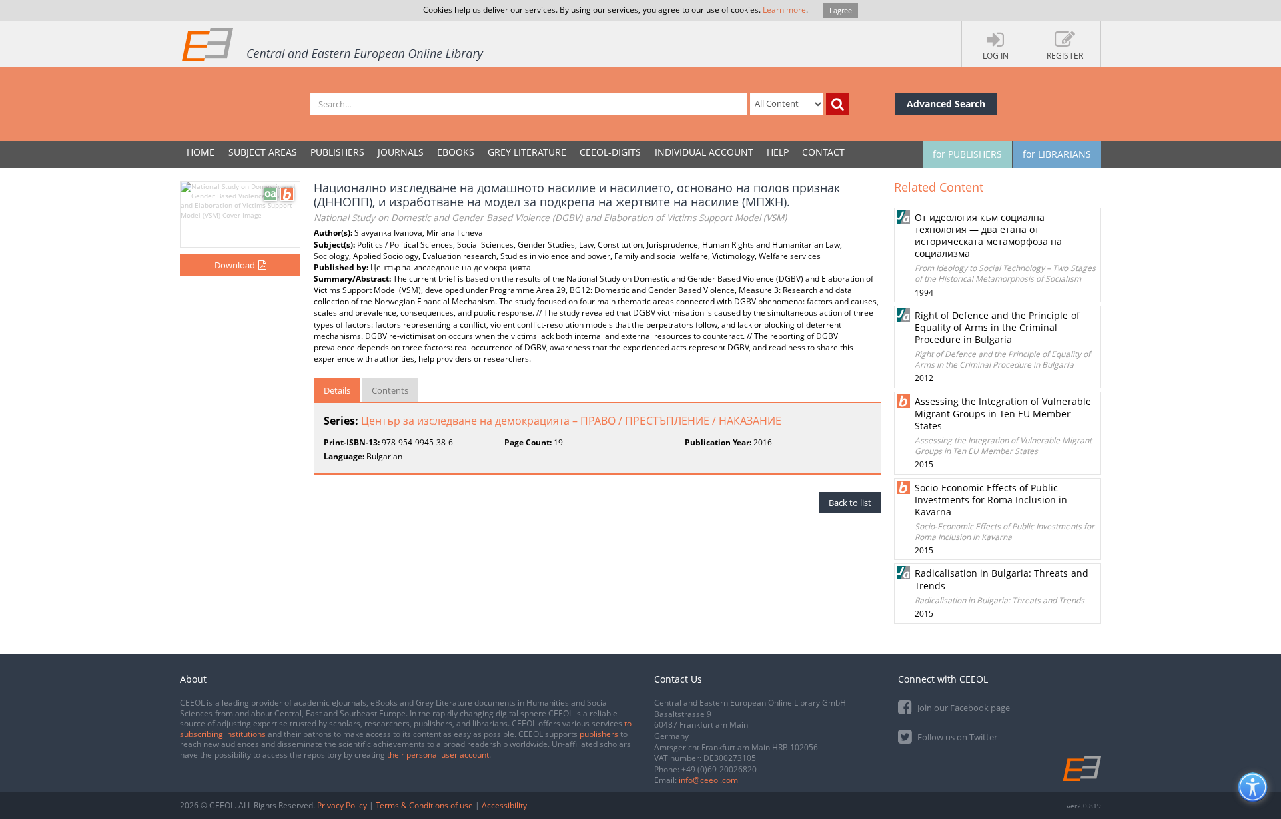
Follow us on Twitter (956, 737)
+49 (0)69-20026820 (719, 769)
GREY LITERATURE (527, 152)
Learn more (784, 9)
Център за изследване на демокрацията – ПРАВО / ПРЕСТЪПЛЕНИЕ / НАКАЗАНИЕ (571, 420)
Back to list (850, 503)
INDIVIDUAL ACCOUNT (704, 152)
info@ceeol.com (708, 780)
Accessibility (504, 805)
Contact (823, 152)
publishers (599, 734)
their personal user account (438, 754)
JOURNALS (401, 152)
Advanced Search (946, 103)
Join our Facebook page (962, 708)
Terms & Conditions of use (424, 805)
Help (778, 152)
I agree (840, 10)
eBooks (455, 152)
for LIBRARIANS (1057, 154)
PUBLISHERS (337, 152)
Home (201, 152)
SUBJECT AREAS (262, 152)
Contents (390, 390)
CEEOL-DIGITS (610, 152)
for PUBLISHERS (967, 154)
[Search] (837, 104)
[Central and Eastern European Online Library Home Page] (333, 44)
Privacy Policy (342, 805)
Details (337, 390)
